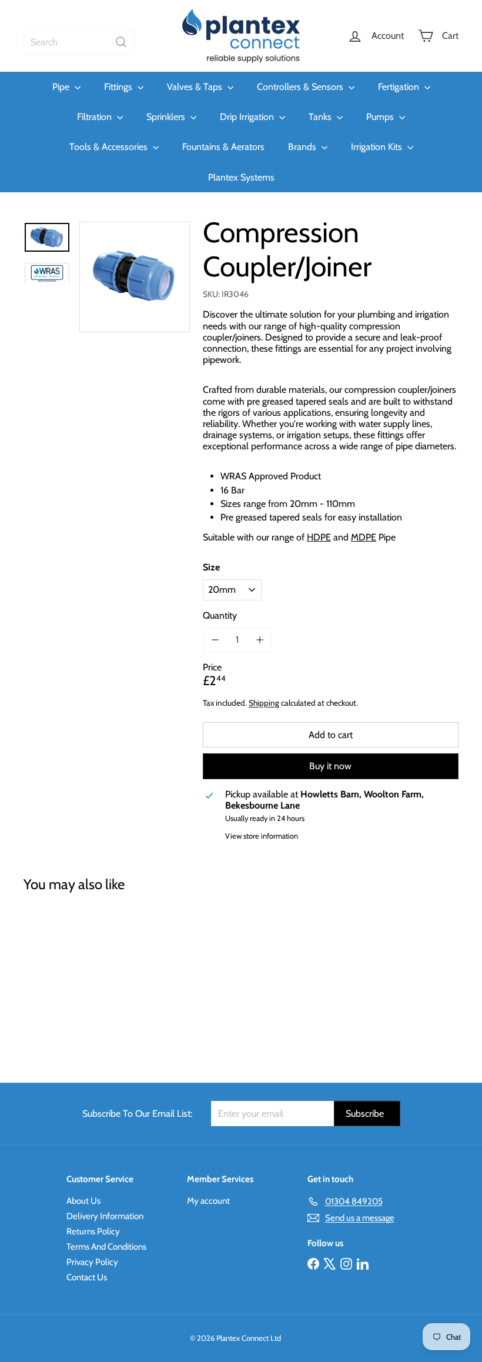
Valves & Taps (196, 86)
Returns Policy (93, 1231)
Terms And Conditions (106, 1246)
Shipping (264, 702)
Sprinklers (167, 116)
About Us (83, 1201)
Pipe (62, 86)
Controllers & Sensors (301, 86)
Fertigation (399, 86)
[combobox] (79, 42)
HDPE (319, 537)
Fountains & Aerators (223, 146)
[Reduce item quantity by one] (215, 639)
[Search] (121, 42)
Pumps (381, 116)
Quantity (220, 615)
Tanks (321, 116)
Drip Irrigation (248, 116)
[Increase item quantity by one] (259, 639)
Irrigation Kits (377, 146)
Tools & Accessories (109, 146)
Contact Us (86, 1277)
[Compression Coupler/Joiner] (55, 979)
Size (211, 567)
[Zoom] (134, 277)
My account (208, 1201)
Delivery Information (104, 1216)
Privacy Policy (92, 1262)
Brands (303, 146)
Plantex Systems (241, 177)
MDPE (363, 537)
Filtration (95, 116)
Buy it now (330, 766)
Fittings (119, 86)
